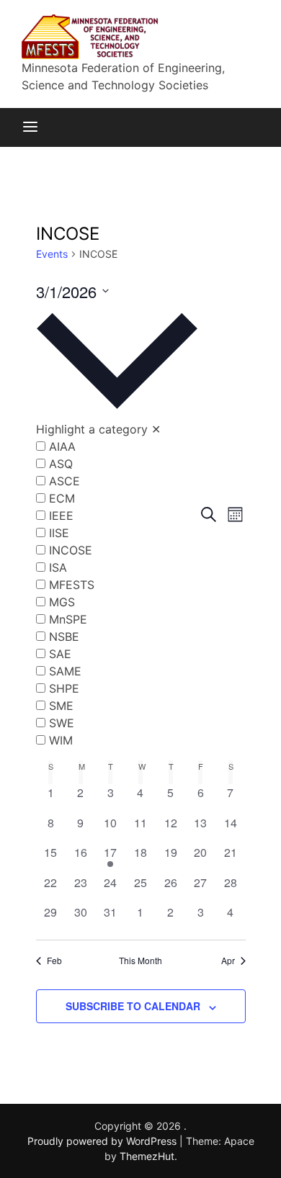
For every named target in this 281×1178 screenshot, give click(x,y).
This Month (140, 960)
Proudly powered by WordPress (103, 1141)
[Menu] (30, 127)
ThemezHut (147, 1156)
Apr (228, 960)
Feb (54, 960)
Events (52, 254)
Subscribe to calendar (133, 1006)
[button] (117, 526)
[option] (117, 446)
